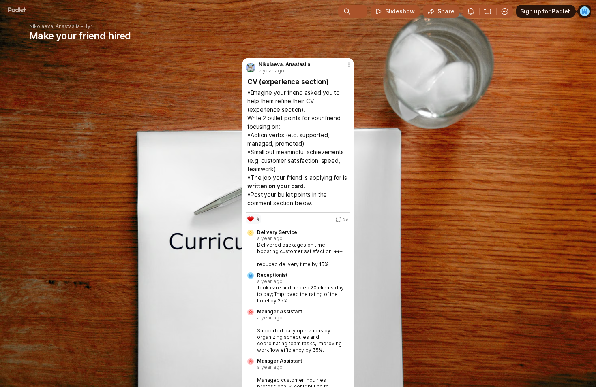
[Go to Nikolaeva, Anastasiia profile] (250, 67)
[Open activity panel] (471, 11)
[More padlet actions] (505, 11)
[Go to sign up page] (584, 11)
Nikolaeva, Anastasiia (54, 26)
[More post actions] (349, 65)
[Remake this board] (488, 11)
